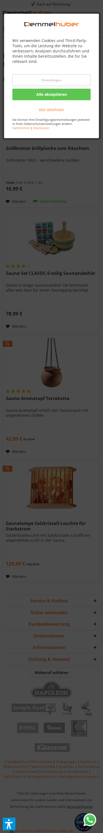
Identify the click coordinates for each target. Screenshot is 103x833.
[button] (9, 824)
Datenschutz (21, 128)
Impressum (41, 128)
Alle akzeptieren (51, 94)
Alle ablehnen (51, 109)
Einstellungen (51, 80)
